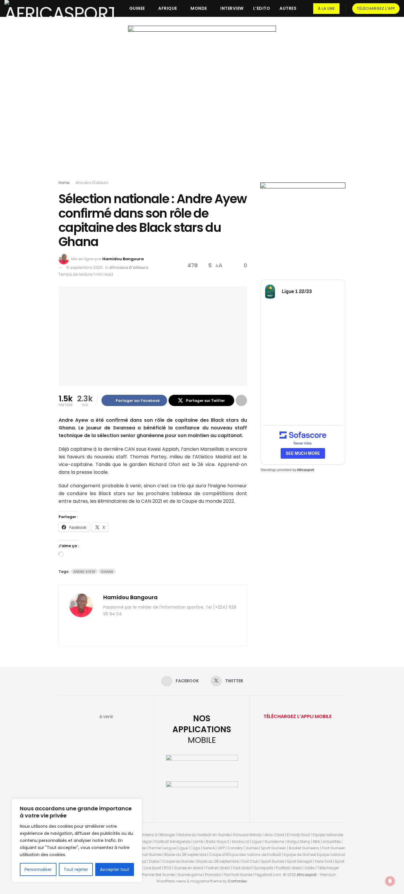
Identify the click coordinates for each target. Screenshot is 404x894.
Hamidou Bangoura (123, 259)
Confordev (237, 881)
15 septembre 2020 (84, 267)
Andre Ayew (84, 571)
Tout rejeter (76, 869)
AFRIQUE (167, 8)
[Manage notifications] (390, 881)
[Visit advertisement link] (202, 104)
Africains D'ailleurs (91, 182)
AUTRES (287, 8)
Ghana (107, 571)
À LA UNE (326, 8)
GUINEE (137, 8)
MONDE (198, 8)
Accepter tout (114, 869)
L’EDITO (261, 8)
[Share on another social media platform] (241, 400)
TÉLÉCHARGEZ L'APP (376, 8)
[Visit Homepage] (59, 8)
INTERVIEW (232, 8)
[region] (77, 840)
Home (64, 182)
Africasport (305, 470)
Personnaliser (38, 869)
